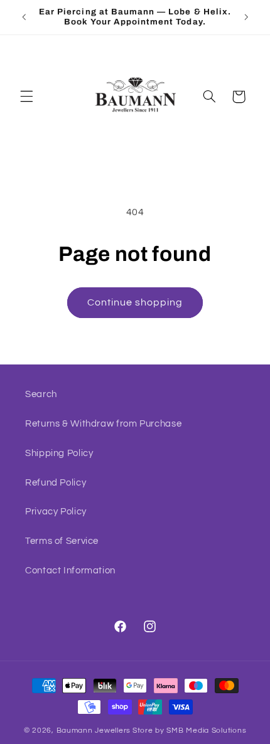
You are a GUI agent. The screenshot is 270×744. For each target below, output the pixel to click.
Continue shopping (135, 302)
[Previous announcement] (24, 17)
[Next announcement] (246, 17)
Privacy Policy (56, 511)
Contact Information (70, 570)
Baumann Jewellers (94, 730)
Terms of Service (62, 541)
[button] (26, 96)
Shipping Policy (59, 453)
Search (41, 394)
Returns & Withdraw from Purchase (103, 423)
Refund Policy (55, 482)
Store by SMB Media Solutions (189, 730)
